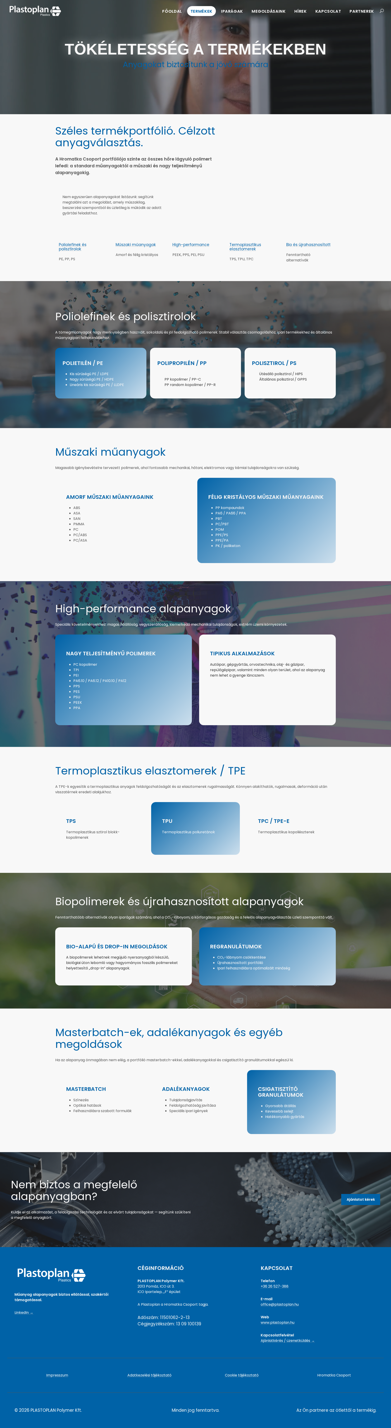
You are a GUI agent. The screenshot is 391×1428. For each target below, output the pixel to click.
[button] (380, 11)
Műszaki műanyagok (136, 244)
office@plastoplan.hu (280, 1304)
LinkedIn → (23, 1312)
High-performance (190, 244)
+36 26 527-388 (274, 1286)
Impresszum (57, 1375)
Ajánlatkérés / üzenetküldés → (288, 1340)
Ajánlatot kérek (361, 1199)
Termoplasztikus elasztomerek (245, 247)
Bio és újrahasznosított (308, 244)
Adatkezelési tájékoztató (149, 1375)
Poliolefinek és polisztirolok (72, 247)
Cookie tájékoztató (242, 1375)
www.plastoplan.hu (277, 1322)
